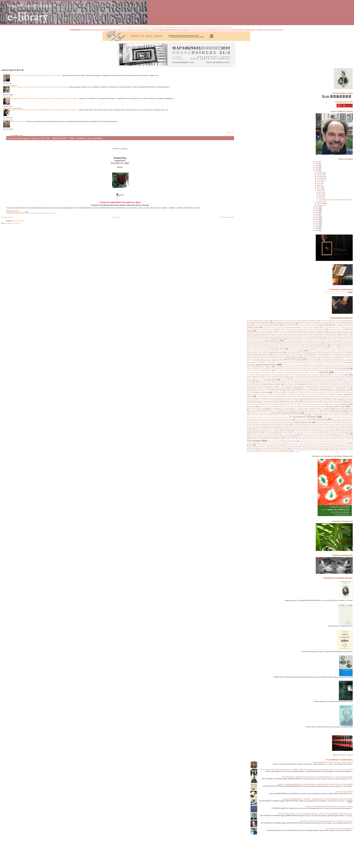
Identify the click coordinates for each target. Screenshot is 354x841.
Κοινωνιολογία (251, 381)
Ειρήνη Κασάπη (321, 360)
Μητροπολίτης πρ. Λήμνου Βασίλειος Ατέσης (332, 401)
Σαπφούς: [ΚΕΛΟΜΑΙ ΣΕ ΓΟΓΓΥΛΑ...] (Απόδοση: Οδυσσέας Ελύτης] (333, 762)
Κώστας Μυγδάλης (330, 383)
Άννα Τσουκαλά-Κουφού (289, 327)
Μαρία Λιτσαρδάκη (277, 392)
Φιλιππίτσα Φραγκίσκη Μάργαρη (320, 435)
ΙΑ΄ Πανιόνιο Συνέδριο (259, 374)
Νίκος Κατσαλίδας (258, 411)
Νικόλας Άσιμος (337, 408)
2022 (317, 169)
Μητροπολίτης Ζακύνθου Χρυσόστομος (320, 398)
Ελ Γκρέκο (329, 360)
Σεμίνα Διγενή (283, 427)
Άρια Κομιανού (270, 331)
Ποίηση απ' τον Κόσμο (282, 424)
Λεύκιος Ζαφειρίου (320, 384)
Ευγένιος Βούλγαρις (261, 368)
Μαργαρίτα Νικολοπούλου (305, 390)
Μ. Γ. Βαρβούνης (344, 386)
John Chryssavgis (334, 445)
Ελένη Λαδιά (322, 362)
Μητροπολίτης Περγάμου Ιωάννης (290, 401)
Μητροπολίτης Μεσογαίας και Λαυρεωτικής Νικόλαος (260, 399)
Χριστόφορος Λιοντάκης (345, 438)
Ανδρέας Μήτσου (346, 325)
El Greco (293, 443)
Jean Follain (324, 445)
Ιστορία (346, 375)
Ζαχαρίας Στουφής (265, 370)
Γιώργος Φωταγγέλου (345, 349)
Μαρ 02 (321, 198)
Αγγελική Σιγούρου (297, 320)
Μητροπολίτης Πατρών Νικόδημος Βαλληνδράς (267, 401)
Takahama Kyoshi (304, 449)
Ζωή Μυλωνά (301, 370)
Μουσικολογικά (251, 406)
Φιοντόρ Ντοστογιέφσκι (345, 435)
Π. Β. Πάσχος (304, 414)
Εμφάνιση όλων (230, 132)
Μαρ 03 (321, 196)
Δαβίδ (346, 350)
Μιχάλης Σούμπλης (302, 404)
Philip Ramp (329, 448)
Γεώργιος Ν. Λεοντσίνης (259, 344)
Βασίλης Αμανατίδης (304, 339)
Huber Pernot (305, 445)
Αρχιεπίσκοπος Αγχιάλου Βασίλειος (342, 331)
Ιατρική (301, 374)
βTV (205, 27)
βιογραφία (286, 340)
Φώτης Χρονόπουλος (314, 437)
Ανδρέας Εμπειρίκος (312, 325)
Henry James (297, 445)
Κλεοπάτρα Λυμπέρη (346, 379)
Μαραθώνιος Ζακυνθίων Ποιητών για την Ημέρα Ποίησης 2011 (264, 391)
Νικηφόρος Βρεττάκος (271, 408)
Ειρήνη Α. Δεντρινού (310, 360)
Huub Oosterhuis (315, 445)
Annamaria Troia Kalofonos (317, 441)
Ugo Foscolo (323, 449)
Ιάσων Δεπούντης (293, 374)
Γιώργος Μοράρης (294, 349)
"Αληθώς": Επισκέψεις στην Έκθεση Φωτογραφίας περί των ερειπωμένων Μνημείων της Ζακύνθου (39, 87)
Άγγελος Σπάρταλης (336, 320)
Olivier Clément (302, 448)
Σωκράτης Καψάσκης (283, 432)
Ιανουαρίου (320, 205)
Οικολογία (350, 411)
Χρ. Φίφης (299, 438)
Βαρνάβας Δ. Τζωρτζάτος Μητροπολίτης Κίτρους (259, 339)
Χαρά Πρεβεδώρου (346, 437)
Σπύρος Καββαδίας (341, 427)
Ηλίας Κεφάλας (321, 370)
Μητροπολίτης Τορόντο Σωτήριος (334, 402)
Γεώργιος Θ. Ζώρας (341, 342)
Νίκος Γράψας (262, 409)
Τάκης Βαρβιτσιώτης (321, 432)
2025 (317, 163)
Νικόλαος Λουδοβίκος (308, 408)
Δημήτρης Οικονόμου (303, 355)
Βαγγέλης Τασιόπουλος (345, 337)
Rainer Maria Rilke (272, 449)
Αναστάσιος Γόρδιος (339, 323)
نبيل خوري (295, 451)
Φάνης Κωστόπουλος (304, 435)
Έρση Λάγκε (322, 367)
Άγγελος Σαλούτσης (325, 320)
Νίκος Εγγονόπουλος (285, 409)
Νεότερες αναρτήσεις (7, 217)
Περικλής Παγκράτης (334, 422)
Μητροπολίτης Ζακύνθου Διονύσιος (298, 398)
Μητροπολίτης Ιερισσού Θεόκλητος (342, 398)
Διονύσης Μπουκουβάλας (254, 359)
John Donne (343, 445)
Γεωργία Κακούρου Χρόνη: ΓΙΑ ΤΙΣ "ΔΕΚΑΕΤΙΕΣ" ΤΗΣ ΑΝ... (335, 199)
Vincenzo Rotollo (338, 449)
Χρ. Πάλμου (292, 438)
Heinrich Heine (288, 445)
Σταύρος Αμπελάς (342, 429)
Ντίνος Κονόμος (300, 411)
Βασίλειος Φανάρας (292, 339)
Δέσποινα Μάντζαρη (291, 352)
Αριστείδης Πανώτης (282, 331)
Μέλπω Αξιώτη (260, 396)
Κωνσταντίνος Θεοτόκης (276, 381)
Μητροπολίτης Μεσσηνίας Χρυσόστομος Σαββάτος (290, 399)
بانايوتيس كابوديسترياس (275, 451)
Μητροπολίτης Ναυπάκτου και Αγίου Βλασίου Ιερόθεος (322, 399)
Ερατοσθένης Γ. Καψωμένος (298, 366)
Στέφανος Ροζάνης (310, 430)
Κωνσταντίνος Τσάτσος (260, 383)
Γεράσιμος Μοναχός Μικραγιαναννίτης (281, 342)
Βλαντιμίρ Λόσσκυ (301, 340)
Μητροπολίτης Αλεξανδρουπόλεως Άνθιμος (290, 396)
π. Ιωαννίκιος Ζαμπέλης (282, 417)
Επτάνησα (277, 367)
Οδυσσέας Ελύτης (338, 411)
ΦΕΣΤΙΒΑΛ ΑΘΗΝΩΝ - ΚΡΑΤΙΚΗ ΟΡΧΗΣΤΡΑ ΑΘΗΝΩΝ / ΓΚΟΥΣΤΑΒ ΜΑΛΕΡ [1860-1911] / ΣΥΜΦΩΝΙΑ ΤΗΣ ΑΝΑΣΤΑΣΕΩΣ (317, 777)
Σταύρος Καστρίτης (261, 430)
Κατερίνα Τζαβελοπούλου (299, 379)
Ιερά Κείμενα (308, 374)
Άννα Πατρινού (267, 327)
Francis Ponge (314, 443)
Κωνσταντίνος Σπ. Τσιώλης (336, 381)
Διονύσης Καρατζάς (332, 357)
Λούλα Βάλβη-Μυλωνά (316, 386)
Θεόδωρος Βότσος (312, 372)
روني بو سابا (286, 451)
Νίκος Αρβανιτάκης (348, 408)
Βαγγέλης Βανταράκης (317, 337)
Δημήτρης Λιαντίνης (278, 355)
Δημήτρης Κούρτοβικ (332, 354)
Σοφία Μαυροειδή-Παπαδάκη (296, 427)
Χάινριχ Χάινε (335, 437)
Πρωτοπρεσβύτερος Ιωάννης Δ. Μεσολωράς (274, 425)
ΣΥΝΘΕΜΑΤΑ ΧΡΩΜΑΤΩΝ (171, 27)
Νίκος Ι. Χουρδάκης (305, 409)
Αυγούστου (320, 180)
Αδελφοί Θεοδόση (292, 322)
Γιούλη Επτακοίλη (263, 347)
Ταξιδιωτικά (265, 434)
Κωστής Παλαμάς (259, 384)
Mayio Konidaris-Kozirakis (262, 448)
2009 (317, 227)
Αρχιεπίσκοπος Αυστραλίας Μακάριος (278, 334)
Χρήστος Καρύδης (320, 438)
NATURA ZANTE (147, 27)
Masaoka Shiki (336, 446)
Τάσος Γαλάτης (285, 434)
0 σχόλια (23, 211)
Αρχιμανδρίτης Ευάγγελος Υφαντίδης (265, 335)
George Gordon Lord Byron (327, 443)
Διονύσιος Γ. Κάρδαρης (252, 360)
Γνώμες (300, 351)
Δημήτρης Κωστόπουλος (253, 355)
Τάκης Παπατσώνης (255, 434)
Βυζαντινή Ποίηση (334, 341)
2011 (317, 223)
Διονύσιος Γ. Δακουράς (345, 359)
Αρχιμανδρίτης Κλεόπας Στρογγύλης (305, 335)
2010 (317, 225)
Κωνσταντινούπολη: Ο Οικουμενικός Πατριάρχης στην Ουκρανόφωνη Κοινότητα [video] (35, 75)
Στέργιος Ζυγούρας (299, 430)
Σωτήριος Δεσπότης (296, 432)
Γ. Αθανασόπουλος (346, 340)
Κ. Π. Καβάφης (285, 378)
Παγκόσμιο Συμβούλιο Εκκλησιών (344, 417)
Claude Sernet (259, 443)
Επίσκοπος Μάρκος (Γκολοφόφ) (330, 365)
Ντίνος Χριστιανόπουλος (313, 411)
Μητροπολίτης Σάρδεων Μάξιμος (290, 402)
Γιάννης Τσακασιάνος (345, 345)
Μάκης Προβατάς (315, 387)
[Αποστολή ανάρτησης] (27, 211)
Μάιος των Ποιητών (293, 387)
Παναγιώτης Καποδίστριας (318, 419)
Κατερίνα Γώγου (259, 379)
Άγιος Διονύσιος (265, 322)
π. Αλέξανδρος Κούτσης (278, 414)
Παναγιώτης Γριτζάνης (301, 419)
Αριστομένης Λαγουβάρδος (296, 331)
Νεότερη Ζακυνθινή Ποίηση (336, 406)
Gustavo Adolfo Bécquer (271, 445)
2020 (317, 207)
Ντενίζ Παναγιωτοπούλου (287, 411)
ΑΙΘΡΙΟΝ (182, 27)
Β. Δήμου (306, 337)
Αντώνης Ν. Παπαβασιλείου (274, 329)
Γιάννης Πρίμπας (308, 345)
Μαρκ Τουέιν (256, 394)
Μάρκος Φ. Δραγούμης (267, 394)
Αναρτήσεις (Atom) (19, 221)
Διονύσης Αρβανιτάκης (308, 357)
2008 (317, 228)
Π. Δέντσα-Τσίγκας (332, 414)
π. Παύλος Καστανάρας (328, 417)
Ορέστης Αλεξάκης (329, 413)
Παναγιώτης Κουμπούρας (338, 419)
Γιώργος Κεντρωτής (265, 349)
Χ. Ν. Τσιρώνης (326, 437)
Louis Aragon (282, 446)
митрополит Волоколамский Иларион (257, 451)
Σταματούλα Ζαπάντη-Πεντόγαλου (326, 429)
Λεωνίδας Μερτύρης (258, 386)
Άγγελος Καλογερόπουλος (310, 320)
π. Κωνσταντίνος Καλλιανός (303, 417)
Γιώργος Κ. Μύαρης (348, 347)
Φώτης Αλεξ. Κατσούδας (301, 437)
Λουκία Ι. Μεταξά (304, 386)
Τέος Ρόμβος (340, 434)
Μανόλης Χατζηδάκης (347, 387)
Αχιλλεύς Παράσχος (297, 337)
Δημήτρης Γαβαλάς (278, 354)
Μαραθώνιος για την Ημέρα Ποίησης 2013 (310, 389)
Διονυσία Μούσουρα (312, 359)
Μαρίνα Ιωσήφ (317, 392)
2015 (317, 216)
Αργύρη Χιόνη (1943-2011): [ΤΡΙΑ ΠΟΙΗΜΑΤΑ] (339, 828)
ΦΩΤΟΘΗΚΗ (190, 27)
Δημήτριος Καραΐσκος (345, 355)
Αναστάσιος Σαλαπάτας (273, 325)
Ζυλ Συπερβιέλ (278, 370)
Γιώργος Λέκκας (279, 349)
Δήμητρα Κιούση (329, 352)
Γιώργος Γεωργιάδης (335, 347)
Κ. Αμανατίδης (264, 377)
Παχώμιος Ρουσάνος (321, 422)
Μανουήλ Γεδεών (264, 389)
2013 (317, 219)
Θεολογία (323, 372)
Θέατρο (289, 372)
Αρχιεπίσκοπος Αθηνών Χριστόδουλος (282, 332)
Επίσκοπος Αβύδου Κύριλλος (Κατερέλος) (308, 365)
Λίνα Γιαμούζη (282, 386)
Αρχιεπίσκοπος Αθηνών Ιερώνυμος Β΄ (257, 332)
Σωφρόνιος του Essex (308, 432)
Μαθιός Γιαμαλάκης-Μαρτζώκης (277, 387)
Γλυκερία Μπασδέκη (291, 350)
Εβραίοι (301, 360)
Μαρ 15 (321, 190)
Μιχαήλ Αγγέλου (290, 404)
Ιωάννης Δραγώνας (319, 376)
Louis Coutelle (291, 446)
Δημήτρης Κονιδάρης (303, 354)
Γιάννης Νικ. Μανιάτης (274, 345)
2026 (317, 162)
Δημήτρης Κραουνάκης (345, 354)
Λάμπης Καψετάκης (289, 384)
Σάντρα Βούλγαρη (251, 427)
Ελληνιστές (285, 365)
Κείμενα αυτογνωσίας (323, 379)
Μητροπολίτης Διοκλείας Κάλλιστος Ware (276, 398)
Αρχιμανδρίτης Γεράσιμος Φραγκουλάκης (326, 334)
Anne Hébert (329, 441)
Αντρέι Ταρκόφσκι (314, 327)
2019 (317, 208)
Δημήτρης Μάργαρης (290, 355)
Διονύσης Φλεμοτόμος (295, 359)
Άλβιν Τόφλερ (257, 323)
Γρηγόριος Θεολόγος (313, 350)
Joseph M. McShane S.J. (261, 446)
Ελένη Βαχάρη (338, 360)
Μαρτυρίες (278, 394)
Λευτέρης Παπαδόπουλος (333, 384)
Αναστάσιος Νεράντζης (258, 325)
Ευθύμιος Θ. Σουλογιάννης (285, 368)
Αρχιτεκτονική (262, 337)
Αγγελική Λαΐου (286, 320)
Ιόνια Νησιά (326, 374)
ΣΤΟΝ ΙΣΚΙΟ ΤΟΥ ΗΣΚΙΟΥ (134, 27)
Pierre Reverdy (349, 448)
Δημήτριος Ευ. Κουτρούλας (331, 355)
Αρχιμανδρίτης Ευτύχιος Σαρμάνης (285, 335)
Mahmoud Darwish (302, 446)
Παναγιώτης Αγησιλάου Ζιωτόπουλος (264, 419)
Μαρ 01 (321, 201)
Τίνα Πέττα (271, 435)
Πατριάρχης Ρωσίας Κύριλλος (261, 422)
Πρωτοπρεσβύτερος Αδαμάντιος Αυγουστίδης (304, 424)
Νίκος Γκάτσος (252, 409)
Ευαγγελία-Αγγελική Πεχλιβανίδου (337, 367)
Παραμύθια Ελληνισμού (309, 420)
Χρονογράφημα (254, 441)
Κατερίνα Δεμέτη (271, 380)
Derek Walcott (279, 443)
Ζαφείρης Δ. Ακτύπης (252, 370)
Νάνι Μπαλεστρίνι (300, 406)
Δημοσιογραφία (251, 357)
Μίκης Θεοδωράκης (267, 404)
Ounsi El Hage (320, 448)
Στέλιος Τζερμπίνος (286, 430)
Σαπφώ (260, 427)
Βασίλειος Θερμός (278, 339)
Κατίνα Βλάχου (311, 379)
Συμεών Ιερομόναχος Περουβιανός (326, 430)
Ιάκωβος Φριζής (282, 374)
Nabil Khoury (293, 448)
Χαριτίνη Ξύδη (262, 438)
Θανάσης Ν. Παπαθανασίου (278, 372)
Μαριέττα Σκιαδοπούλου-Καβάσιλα (302, 392)
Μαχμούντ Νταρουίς (307, 394)
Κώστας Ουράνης (341, 383)
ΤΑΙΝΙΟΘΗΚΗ (199, 27)
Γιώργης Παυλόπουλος (276, 347)
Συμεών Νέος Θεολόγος (344, 430)
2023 (317, 167)
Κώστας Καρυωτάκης (317, 383)
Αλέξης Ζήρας (317, 323)
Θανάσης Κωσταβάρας (263, 372)
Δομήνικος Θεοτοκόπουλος (282, 360)
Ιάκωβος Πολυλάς (271, 374)
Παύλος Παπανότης (276, 422)
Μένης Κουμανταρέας (271, 396)
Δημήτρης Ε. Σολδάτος (290, 354)
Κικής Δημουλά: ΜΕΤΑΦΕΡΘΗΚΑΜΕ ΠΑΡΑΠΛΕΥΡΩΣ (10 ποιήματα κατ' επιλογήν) (329, 806)
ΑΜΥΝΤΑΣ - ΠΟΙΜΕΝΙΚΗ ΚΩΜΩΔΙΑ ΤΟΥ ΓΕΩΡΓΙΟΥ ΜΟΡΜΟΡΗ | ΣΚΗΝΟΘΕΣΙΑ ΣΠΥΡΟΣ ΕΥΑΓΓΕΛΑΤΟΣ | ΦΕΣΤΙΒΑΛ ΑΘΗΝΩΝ (315, 784)
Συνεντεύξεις (258, 432)
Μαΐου (319, 185)
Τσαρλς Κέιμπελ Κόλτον (282, 435)
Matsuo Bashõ (250, 448)
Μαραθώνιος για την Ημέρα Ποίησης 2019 (337, 389)
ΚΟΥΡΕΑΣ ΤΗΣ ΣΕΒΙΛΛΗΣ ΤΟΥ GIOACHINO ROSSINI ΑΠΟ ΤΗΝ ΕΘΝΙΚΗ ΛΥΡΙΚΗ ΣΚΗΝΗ (326, 821)
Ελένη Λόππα (331, 362)
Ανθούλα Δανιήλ (28, 213)
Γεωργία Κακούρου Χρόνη (49, 213)
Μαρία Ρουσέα (288, 392)
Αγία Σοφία (256, 322)
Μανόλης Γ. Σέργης (335, 387)
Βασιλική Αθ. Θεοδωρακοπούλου (255, 340)
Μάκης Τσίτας (325, 387)
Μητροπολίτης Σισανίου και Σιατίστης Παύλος (312, 402)
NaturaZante (7, 97)
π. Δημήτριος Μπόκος (344, 414)
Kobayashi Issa (273, 446)
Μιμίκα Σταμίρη (279, 404)
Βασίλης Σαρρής (347, 339)
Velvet (330, 449)
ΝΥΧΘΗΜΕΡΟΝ (158, 27)
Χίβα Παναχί (279, 438)
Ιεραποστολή (317, 374)
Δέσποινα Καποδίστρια (276, 352)
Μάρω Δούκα (286, 394)
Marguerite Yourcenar (314, 446)
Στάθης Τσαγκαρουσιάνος (281, 429)
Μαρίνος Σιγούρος (342, 392)
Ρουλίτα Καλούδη (301, 425)
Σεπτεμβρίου (321, 178)
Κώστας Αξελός (272, 383)
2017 (317, 212)
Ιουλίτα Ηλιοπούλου (336, 374)
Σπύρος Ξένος (269, 429)
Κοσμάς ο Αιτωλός (263, 381)
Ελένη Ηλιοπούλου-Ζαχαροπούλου (282, 362)
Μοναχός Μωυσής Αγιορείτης (318, 404)
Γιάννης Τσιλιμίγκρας (252, 347)
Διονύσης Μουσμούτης (345, 357)
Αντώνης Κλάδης (260, 329)
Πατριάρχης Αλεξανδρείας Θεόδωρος (327, 421)
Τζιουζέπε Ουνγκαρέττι (252, 435)
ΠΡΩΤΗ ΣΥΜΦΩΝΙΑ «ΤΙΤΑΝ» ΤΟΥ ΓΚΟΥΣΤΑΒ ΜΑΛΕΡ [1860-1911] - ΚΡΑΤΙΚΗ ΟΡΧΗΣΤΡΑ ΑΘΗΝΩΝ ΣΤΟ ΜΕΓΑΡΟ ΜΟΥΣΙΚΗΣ (315, 814)
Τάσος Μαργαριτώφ (318, 434)
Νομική (276, 411)
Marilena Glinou (326, 446)
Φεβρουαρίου (321, 203)
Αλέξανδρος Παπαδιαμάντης (287, 324)
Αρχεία (330, 331)
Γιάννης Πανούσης (286, 345)
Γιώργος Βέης (301, 347)
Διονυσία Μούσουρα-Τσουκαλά (328, 359)
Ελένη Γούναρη (257, 362)
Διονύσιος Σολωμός (266, 360)
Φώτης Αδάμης (289, 437)
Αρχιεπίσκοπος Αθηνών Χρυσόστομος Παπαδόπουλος (309, 332)
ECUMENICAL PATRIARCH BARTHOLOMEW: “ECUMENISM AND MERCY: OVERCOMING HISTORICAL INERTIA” (44, 110)
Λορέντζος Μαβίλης (293, 386)
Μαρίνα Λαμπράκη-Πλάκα (329, 392)
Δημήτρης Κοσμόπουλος (318, 354)
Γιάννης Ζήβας (338, 344)
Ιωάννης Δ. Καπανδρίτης (294, 376)
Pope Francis (252, 449)
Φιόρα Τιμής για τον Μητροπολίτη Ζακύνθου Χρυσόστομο (264, 437)
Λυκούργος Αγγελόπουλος (331, 386)
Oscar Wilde (311, 448)
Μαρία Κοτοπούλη (261, 392)
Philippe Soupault (338, 448)
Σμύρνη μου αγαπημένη (17, 121)
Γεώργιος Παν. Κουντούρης (290, 344)
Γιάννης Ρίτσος (334, 345)
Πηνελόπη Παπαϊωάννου (261, 424)
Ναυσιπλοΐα (321, 406)
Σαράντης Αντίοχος (270, 427)
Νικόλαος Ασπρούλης (284, 408)
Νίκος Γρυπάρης (273, 409)
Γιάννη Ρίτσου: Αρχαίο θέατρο (344, 791)
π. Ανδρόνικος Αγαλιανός (292, 414)
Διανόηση (297, 357)
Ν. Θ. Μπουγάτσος (289, 406)
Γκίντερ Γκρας (280, 350)
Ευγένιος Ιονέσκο (272, 368)
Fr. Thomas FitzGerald (303, 443)
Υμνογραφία (293, 435)
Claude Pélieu (250, 443)
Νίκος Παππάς (269, 411)
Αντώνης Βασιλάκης (327, 327)
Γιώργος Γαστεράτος (322, 347)
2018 (317, 210)
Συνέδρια (249, 432)
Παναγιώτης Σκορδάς (271, 420)
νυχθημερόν (7, 74)
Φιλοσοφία (333, 435)
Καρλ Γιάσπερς (331, 377)
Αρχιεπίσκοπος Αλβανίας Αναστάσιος (338, 332)
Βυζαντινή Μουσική (323, 340)
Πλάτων (272, 424)
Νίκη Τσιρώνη (259, 408)
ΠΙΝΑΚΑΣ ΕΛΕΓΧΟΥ (226, 27)
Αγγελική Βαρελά (276, 320)
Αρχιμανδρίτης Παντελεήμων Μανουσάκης (327, 335)
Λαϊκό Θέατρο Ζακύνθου (273, 384)
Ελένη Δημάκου (267, 362)
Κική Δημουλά (334, 379)
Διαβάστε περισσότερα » (13, 210)
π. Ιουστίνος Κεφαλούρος (268, 417)
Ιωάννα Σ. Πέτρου (266, 376)
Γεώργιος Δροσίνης (329, 342)
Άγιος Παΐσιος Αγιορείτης (279, 322)
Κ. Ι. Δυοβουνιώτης (274, 377)
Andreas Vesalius (304, 441)
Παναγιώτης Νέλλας (259, 420)
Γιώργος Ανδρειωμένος (290, 347)
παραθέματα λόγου (29, 5)
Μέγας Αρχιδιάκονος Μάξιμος (321, 394)
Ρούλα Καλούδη (291, 425)
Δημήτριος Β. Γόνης (316, 355)
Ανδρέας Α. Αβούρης (299, 325)
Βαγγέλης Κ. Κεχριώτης (331, 337)
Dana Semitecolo (270, 443)
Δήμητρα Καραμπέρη (318, 352)
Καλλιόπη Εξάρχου (320, 377)
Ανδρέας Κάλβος (324, 325)
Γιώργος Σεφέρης (319, 349)
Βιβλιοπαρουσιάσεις (37, 213)
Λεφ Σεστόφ (345, 384)
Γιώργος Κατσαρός (253, 349)
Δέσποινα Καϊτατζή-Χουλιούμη (260, 352)
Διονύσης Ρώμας (267, 359)
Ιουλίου (319, 181)
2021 (317, 171)
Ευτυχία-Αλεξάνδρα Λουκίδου (316, 368)
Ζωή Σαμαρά (310, 370)
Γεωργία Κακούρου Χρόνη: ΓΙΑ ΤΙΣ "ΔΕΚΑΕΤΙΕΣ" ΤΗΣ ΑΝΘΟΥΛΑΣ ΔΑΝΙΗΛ (54, 138)
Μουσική (345, 404)
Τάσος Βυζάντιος (274, 434)
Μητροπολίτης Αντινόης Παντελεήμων (312, 396)
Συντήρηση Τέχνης (270, 432)
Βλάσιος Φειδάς (312, 340)
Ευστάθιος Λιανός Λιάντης (300, 368)
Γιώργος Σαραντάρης (306, 349)
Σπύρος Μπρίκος (259, 429)
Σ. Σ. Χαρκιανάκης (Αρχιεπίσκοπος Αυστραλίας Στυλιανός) (336, 425)
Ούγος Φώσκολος (341, 413)
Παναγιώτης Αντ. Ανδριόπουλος (284, 419)
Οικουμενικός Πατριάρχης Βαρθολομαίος (285, 413)
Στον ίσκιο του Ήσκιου (10, 85)
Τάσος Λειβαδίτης (306, 434)
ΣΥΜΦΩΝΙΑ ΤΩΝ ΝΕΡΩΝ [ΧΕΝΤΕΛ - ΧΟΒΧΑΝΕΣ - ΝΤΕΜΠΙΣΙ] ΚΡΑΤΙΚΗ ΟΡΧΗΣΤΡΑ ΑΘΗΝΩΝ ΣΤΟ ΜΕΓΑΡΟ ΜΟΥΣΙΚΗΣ (317, 799)
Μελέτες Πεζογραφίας (337, 394)
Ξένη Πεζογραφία (326, 411)
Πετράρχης (344, 422)
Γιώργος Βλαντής (311, 347)
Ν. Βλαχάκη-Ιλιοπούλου (276, 406)
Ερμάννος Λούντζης (312, 366)
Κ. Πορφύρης (297, 377)
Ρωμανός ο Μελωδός (314, 425)
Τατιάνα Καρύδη (329, 434)
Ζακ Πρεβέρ (337, 368)
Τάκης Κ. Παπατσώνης (334, 432)
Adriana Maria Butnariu (289, 441)
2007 (317, 230)
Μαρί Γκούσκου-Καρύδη (320, 390)
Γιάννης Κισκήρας (348, 344)
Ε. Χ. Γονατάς (294, 360)
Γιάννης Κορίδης (262, 345)
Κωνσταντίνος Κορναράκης (305, 381)
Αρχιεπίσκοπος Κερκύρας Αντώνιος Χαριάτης (301, 334)
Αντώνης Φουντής (320, 329)
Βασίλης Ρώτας (337, 339)
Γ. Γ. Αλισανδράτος (251, 342)
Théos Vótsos (314, 449)
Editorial (287, 443)
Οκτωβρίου (320, 176)
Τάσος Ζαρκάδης (295, 434)
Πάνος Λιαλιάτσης (283, 420)
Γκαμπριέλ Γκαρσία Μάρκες (268, 350)
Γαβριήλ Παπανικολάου (264, 342)
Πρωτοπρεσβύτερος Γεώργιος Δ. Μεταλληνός (329, 424)
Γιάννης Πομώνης (297, 345)
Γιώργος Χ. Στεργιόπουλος (253, 350)
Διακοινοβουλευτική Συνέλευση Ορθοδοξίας (280, 357)
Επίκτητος (292, 365)
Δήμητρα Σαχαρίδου (341, 352)
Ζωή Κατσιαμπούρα (290, 370)
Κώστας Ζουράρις (294, 383)
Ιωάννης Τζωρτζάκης (346, 376)
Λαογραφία (299, 384)
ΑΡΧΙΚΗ (122, 27)
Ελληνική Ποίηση (268, 364)
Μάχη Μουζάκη (296, 394)
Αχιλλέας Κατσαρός (285, 337)
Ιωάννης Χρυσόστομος (252, 377)
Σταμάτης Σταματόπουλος (309, 429)
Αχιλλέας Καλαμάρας (273, 337)
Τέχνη (347, 434)
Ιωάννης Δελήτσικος (307, 376)
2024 (317, 165)
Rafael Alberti (261, 449)
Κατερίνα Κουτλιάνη (286, 379)
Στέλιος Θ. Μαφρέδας (273, 430)
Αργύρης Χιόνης (260, 331)
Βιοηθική (293, 340)
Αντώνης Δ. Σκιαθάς (339, 327)
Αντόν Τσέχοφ (303, 327)
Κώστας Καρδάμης (305, 383)
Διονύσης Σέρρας (279, 359)
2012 (317, 221)
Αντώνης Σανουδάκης (289, 329)
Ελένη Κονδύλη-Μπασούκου (300, 362)
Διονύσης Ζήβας (321, 357)
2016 (317, 214)
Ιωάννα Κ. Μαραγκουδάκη (253, 376)
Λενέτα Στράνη (309, 384)
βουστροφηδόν (8, 120)
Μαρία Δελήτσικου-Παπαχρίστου (338, 391)
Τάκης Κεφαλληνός (347, 432)
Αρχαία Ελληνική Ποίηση (311, 331)
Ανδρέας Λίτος (336, 325)
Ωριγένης (270, 441)
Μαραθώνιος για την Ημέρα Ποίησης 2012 (282, 389)
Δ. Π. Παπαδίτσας (338, 350)
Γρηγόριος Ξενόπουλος (326, 350)
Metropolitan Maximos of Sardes (279, 448)
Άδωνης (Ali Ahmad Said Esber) (306, 322)
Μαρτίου (319, 189)
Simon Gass (294, 449)
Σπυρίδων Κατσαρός (329, 427)
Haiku (280, 445)
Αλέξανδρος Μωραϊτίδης (269, 324)
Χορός (286, 438)
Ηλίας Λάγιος (331, 370)
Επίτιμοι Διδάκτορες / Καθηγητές (262, 367)
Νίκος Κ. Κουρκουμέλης (318, 409)
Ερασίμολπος (286, 366)
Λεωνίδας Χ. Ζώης (270, 386)
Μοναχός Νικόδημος (334, 404)
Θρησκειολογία (338, 372)
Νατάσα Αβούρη (312, 406)
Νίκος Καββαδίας (331, 409)
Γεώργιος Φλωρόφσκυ (315, 344)
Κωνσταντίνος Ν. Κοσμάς (321, 381)
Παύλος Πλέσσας (288, 422)
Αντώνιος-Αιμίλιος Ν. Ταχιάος (335, 329)
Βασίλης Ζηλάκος (326, 339)
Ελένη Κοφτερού (313, 362)
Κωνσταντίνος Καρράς (290, 381)
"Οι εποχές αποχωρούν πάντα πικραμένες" (258, 320)
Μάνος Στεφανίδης (253, 389)
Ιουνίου (319, 183)
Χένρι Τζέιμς (271, 438)
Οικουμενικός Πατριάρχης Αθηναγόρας (259, 413)
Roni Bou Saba (283, 449)
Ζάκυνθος (346, 368)
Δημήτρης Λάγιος (266, 355)
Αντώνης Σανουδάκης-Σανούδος (305, 329)
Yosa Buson (348, 449)
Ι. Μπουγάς (347, 372)
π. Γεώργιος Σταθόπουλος (318, 414)
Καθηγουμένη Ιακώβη (307, 377)
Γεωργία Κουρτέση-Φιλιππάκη (315, 342)
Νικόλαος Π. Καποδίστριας (323, 408)
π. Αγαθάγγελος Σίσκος (264, 414)
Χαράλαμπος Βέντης (252, 438)
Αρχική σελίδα (117, 217)
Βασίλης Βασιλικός (315, 339)
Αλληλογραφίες (327, 324)
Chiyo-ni (349, 441)
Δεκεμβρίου (320, 172)
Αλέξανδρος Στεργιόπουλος (305, 323)
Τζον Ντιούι (263, 435)
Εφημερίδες (329, 368)
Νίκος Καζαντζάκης (343, 409)
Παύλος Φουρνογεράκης (303, 422)
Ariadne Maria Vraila (339, 441)
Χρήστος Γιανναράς (309, 438)
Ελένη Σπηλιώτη (340, 362)
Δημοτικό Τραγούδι (261, 357)
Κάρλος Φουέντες (341, 377)
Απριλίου (320, 187)
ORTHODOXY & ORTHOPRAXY (12, 108)
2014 (317, 218)
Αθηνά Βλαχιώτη (334, 322)
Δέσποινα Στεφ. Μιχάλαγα (304, 352)
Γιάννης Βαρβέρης (328, 344)
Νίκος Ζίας (295, 409)
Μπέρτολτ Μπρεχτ (263, 406)
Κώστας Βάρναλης (282, 383)
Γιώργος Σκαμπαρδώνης (332, 349)
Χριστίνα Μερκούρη (332, 438)
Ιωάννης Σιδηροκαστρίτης (332, 376)
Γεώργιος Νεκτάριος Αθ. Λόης (274, 344)
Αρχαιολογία (322, 331)
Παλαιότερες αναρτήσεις (227, 217)
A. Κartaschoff (277, 441)
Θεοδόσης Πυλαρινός (299, 372)
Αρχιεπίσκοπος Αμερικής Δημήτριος (256, 334)
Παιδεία (251, 419)
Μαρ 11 (321, 192)
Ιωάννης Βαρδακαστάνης (279, 376)
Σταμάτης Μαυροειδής (295, 429)
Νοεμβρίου (320, 174)
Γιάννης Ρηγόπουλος (321, 345)
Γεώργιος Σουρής (303, 344)
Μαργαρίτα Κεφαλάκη (290, 390)
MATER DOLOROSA (213, 27)
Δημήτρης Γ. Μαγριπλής (263, 354)
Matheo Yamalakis (346, 446)
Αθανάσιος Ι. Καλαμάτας (322, 322)
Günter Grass (259, 445)
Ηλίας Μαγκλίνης (341, 370)
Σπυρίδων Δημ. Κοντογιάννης (313, 427)
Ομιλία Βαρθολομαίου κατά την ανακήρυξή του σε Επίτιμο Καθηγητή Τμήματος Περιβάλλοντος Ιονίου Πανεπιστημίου (44, 98)
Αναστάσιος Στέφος (287, 325)
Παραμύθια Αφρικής (295, 420)
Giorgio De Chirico (341, 443)
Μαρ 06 (321, 194)
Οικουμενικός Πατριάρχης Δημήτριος (313, 413)
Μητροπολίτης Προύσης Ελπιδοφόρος (270, 402)
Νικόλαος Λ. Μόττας (296, 408)
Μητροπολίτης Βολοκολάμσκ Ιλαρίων (334, 396)
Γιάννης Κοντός (252, 345)
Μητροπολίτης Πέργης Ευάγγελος (310, 401)
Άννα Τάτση (276, 327)
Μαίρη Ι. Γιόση (305, 387)
